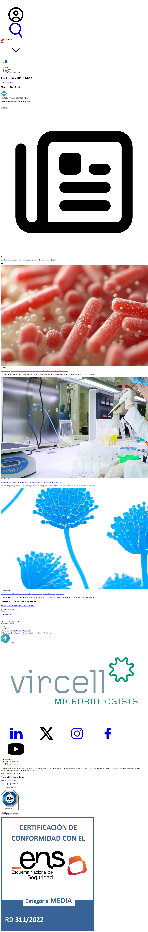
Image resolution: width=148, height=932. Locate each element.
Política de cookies (11, 765)
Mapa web (8, 763)
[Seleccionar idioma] (74, 49)
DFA (6, 71)
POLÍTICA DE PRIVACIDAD (20, 631)
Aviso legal (8, 759)
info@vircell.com (10, 780)
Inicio (7, 67)
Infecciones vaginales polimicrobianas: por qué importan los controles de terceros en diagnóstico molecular (34, 371)
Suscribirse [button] (5, 629)
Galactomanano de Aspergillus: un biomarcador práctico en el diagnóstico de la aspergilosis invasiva (32, 594)
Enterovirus (4, 108)
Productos (8, 69)
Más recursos (9, 82)
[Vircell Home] (9, 6)
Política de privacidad (12, 761)
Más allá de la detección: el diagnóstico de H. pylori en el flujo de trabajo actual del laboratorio (31, 482)
